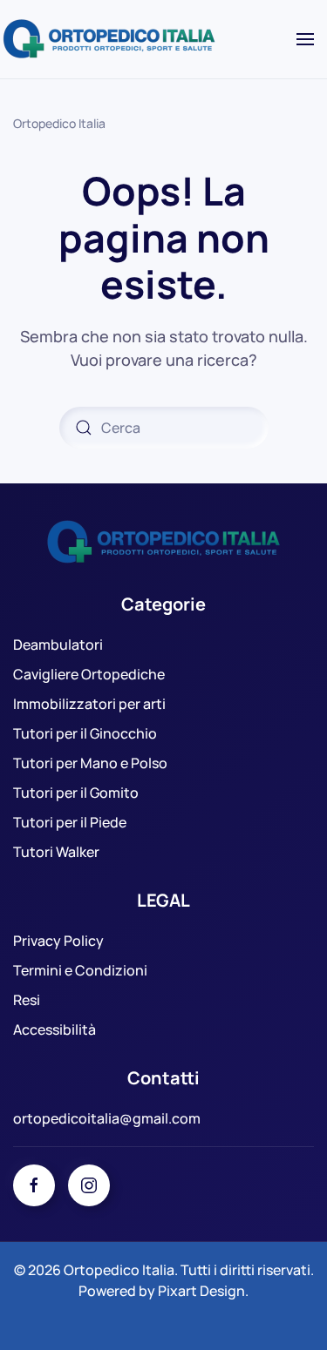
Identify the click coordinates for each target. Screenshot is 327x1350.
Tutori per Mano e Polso (90, 763)
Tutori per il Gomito (76, 792)
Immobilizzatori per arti (89, 703)
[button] (305, 39)
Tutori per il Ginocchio (85, 733)
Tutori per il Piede (69, 822)
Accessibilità (54, 1029)
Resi (26, 999)
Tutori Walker (56, 851)
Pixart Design (201, 1290)
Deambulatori (58, 644)
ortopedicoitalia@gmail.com (107, 1118)
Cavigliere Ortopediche (89, 674)
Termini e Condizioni (80, 970)
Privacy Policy (58, 940)
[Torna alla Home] (111, 39)
